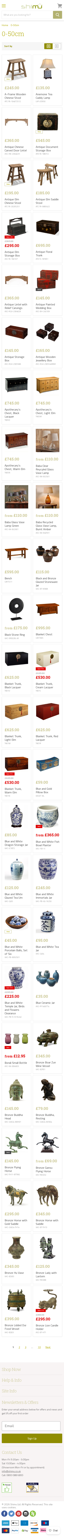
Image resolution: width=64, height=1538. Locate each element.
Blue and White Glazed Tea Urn (14, 896)
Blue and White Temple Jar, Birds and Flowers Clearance (15, 1008)
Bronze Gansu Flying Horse (44, 1169)
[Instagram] (25, 1513)
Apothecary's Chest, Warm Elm (15, 467)
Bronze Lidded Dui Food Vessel (15, 1327)
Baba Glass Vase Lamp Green (15, 524)
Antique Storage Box (14, 358)
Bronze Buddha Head (14, 1116)
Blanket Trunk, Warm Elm (13, 790)
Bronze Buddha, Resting (45, 1116)
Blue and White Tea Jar (47, 948)
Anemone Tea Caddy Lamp (44, 96)
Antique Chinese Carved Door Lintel (16, 148)
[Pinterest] (18, 1513)
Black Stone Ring (15, 634)
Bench (8, 578)
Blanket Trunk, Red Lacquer (47, 738)
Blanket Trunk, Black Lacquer (13, 685)
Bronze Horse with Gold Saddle (16, 1222)
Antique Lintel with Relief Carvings (16, 306)
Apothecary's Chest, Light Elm (45, 411)
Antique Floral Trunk (44, 253)
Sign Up (32, 1438)
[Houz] (32, 1513)
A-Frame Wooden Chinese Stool (15, 96)
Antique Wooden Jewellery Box (46, 358)
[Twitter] (11, 1513)
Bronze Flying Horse (13, 1169)
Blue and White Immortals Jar (45, 896)
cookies (11, 1507)
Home (5, 25)
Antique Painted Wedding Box (45, 306)
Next (48, 1347)
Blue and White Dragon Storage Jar (16, 843)
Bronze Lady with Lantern (46, 1274)
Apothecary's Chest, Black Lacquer (12, 413)
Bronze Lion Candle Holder (47, 1327)
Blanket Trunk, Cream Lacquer (44, 685)
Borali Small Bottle (16, 1063)
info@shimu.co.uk (11, 1471)
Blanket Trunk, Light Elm (13, 738)
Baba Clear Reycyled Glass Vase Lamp (45, 469)
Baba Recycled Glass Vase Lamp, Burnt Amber (46, 525)
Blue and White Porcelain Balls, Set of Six (16, 950)
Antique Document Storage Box (47, 148)
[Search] (57, 15)
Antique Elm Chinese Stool (13, 201)
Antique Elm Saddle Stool (47, 201)
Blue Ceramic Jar (45, 1003)
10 (39, 1347)
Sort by (8, 46)
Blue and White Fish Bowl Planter (47, 843)
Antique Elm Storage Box (12, 254)
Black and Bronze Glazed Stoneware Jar (47, 581)
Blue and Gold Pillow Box (44, 790)
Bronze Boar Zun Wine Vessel (46, 1064)
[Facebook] (4, 1513)
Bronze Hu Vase (14, 1273)
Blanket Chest (44, 634)
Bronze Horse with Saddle (47, 1222)
